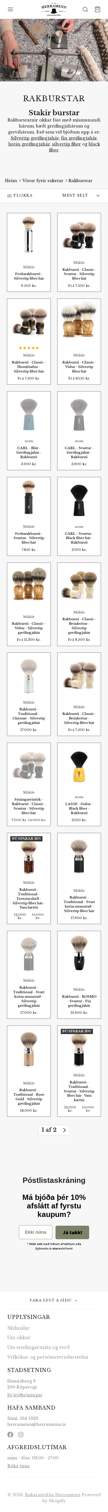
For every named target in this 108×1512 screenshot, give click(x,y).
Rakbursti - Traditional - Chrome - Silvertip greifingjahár (28, 694)
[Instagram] (21, 1435)
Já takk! (72, 1232)
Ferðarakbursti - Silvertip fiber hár (28, 252)
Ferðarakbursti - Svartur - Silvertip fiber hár (28, 516)
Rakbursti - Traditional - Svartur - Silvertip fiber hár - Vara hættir (79, 1071)
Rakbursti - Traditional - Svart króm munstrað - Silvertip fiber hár (79, 878)
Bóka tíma (18, 1465)
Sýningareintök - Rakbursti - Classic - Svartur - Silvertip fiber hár (28, 784)
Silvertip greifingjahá (34, 138)
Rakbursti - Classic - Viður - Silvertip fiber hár (79, 341)
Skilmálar (18, 1328)
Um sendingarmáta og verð (38, 1347)
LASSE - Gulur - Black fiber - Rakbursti (79, 784)
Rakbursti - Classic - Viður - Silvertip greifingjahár (28, 604)
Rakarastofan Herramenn (53, 1494)
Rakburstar (80, 180)
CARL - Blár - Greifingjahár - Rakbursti (28, 431)
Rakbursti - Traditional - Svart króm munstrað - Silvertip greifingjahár (28, 975)
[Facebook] (10, 1435)
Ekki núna (35, 1232)
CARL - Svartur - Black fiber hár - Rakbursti (79, 516)
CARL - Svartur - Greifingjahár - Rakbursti (79, 431)
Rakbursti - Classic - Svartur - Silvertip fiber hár (79, 252)
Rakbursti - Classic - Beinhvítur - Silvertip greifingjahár (79, 604)
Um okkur (19, 1337)
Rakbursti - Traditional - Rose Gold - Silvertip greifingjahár (28, 1071)
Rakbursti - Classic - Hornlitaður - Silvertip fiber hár (28, 341)
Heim (11, 180)
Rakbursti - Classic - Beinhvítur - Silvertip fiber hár (79, 694)
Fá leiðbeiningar (24, 1395)
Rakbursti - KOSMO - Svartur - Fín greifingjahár (79, 975)
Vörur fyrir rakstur (42, 180)
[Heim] (54, 9)
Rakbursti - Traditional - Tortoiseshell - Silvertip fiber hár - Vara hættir (28, 878)
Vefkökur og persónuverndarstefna (47, 1357)
